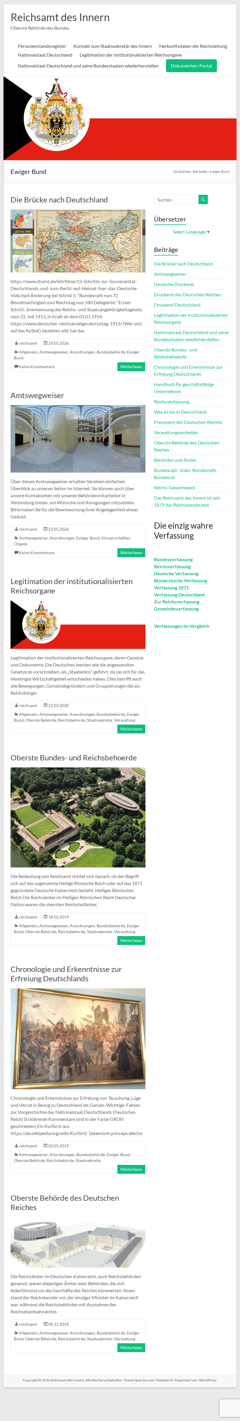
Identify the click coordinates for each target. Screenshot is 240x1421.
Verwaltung (124, 720)
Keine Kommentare (36, 366)
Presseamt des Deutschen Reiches (188, 422)
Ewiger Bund (88, 537)
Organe (20, 543)
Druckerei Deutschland (177, 304)
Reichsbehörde (71, 720)
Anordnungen (82, 351)
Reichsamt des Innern (60, 17)
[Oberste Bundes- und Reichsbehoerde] (78, 770)
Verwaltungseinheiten (176, 432)
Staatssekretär (99, 720)
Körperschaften (115, 537)
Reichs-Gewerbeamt (174, 487)
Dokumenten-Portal (191, 65)
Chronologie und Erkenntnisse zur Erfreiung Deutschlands (66, 973)
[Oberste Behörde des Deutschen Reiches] (78, 1220)
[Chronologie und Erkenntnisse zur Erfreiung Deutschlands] (78, 991)
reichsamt (28, 343)
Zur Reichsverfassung (176, 601)
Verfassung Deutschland (179, 594)
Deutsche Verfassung (176, 573)
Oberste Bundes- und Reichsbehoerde (74, 757)
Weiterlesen (131, 366)
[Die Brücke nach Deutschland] (78, 212)
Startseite (200, 171)
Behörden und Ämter (175, 460)
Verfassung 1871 (171, 587)
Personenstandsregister (42, 46)
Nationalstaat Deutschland (45, 54)
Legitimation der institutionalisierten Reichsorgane (131, 54)
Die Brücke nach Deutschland (59, 199)
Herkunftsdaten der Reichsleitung (193, 46)
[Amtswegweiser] (78, 408)
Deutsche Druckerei (174, 284)
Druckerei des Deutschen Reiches (187, 294)
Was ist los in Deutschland (180, 412)
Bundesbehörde (111, 351)
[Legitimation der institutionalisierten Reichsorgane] (78, 603)
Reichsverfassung (171, 401)
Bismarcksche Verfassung (180, 580)
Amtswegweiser (53, 351)
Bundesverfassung (173, 559)
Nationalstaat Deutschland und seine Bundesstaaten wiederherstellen (88, 65)
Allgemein (28, 351)
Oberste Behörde (40, 720)
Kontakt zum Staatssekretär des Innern (112, 46)
